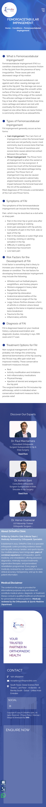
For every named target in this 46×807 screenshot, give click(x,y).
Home (8, 28)
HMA (27, 718)
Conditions (17, 28)
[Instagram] (10, 706)
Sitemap (36, 715)
